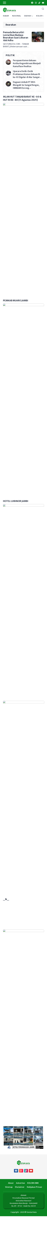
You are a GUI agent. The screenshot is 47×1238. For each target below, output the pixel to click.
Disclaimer (19, 1187)
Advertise (20, 1183)
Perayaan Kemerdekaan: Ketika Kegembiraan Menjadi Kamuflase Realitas (27, 63)
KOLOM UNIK (41, 16)
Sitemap (9, 1187)
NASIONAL (16, 16)
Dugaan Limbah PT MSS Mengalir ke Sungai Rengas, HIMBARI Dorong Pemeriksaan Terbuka (26, 85)
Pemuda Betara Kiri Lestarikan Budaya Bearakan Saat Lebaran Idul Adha (15, 36)
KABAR (6, 16)
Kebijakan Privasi (34, 1187)
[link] (32, 3)
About (11, 1183)
